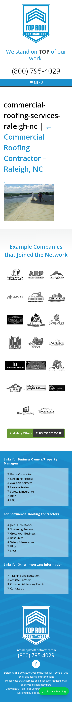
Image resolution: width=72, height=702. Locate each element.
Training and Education (25, 575)
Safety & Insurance (22, 491)
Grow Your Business (23, 533)
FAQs (13, 500)
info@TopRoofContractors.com (36, 650)
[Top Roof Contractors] (36, 23)
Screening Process (21, 479)
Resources (16, 538)
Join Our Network (21, 525)
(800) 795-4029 (36, 71)
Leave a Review (19, 487)
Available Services (21, 483)
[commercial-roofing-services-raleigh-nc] (36, 200)
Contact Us (17, 588)
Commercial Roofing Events (27, 584)
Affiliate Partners (20, 580)
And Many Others (35, 433)
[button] (38, 82)
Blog (13, 496)
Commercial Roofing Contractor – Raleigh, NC (28, 147)
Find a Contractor (21, 474)
